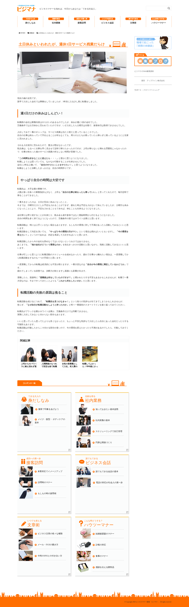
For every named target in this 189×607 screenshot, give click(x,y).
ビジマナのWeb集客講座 (144, 71)
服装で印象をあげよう (48, 409)
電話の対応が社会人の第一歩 (109, 482)
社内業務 (56, 23)
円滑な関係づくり (104, 442)
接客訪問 (82, 23)
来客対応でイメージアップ (50, 471)
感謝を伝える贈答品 (105, 567)
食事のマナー (102, 556)
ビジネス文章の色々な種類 (50, 533)
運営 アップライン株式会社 (153, 81)
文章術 (133, 23)
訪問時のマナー (45, 482)
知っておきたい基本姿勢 (107, 409)
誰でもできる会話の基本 (107, 471)
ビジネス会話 (107, 23)
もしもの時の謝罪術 (47, 493)
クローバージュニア (151, 90)
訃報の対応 (101, 545)
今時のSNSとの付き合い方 (50, 556)
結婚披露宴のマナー (105, 534)
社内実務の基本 (103, 420)
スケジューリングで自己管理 (109, 431)
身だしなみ (30, 23)
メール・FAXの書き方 (48, 544)
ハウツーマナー (159, 23)
